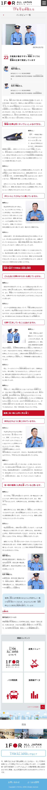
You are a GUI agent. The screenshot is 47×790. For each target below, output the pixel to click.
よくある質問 (33, 782)
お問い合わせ (14, 782)
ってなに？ (23, 753)
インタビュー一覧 (23, 15)
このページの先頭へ (33, 707)
